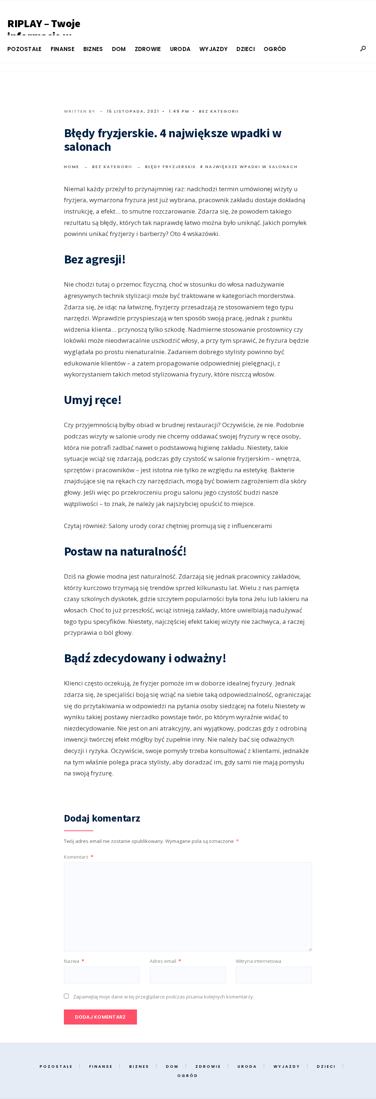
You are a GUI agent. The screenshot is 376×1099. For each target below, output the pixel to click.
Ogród (275, 49)
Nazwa (74, 961)
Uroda (180, 49)
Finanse (63, 49)
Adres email (165, 961)
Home (71, 167)
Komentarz (78, 857)
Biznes (93, 49)
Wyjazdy (213, 49)
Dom (119, 49)
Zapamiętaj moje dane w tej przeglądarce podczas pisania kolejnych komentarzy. (163, 996)
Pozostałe (24, 49)
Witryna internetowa (258, 961)
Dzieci (245, 49)
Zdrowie (148, 49)
